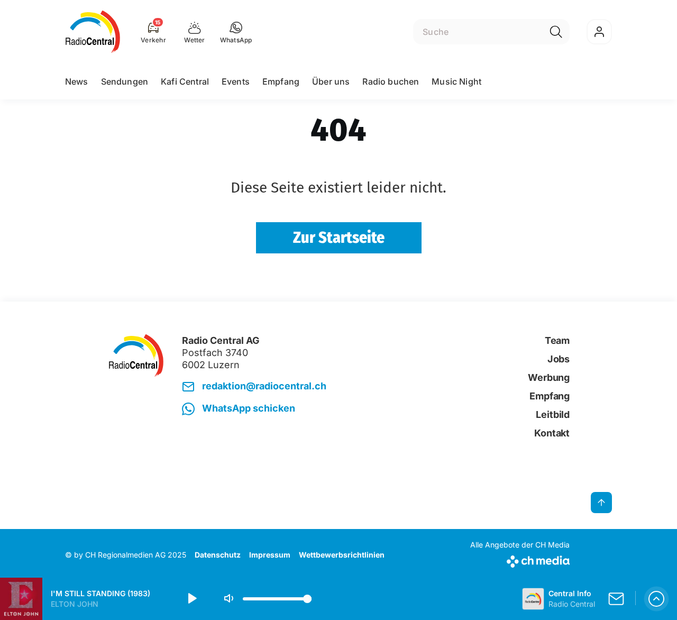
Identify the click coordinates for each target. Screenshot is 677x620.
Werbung (549, 377)
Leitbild (553, 414)
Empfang (280, 81)
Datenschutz (218, 554)
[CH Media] (520, 559)
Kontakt (552, 433)
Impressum (269, 554)
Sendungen (124, 81)
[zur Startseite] (93, 32)
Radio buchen (390, 81)
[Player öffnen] (656, 599)
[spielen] (191, 598)
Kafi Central (185, 81)
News (76, 81)
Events (236, 81)
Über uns (331, 81)
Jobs (558, 358)
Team (557, 340)
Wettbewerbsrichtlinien (342, 554)
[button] (236, 31)
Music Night (456, 81)
